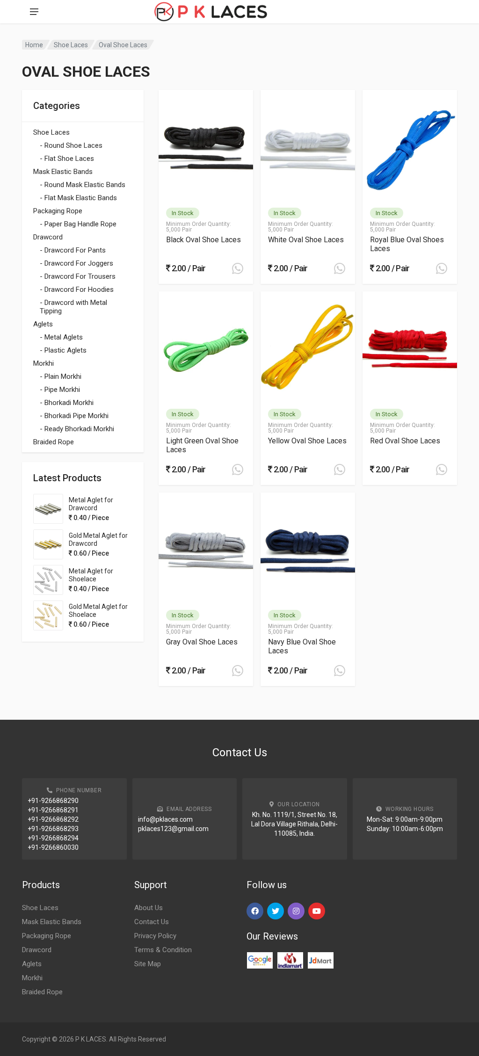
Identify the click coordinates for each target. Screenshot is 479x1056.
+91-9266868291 (53, 810)
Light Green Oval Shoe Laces (202, 445)
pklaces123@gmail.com (173, 828)
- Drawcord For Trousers (78, 276)
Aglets (43, 324)
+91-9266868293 (53, 828)
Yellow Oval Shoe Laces (307, 440)
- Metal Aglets (61, 337)
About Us (148, 908)
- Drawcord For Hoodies (77, 289)
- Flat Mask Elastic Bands (78, 198)
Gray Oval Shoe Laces (202, 641)
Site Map (147, 964)
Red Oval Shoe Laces (405, 440)
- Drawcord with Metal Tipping (73, 306)
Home (34, 45)
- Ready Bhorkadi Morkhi (77, 429)
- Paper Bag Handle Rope (78, 224)
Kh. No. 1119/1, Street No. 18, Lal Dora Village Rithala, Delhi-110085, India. (294, 824)
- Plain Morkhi (60, 376)
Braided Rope (53, 442)
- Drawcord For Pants (73, 250)
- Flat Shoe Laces (67, 158)
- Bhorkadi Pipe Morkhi (74, 416)
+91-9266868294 (53, 838)
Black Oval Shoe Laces (203, 239)
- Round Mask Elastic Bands (82, 185)
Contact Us (151, 922)
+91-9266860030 (53, 847)
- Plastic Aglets (63, 350)
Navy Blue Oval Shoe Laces (302, 646)
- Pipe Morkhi (60, 389)
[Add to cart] (237, 268)
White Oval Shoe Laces (306, 239)
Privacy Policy (155, 936)
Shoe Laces (71, 45)
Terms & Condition (163, 950)
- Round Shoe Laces (71, 145)
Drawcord (48, 237)
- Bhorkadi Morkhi (67, 402)
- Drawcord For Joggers (76, 263)
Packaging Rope (57, 211)
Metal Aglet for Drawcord (91, 504)
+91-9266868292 (53, 819)
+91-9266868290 (53, 800)
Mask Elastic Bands (63, 171)
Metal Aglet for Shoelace (91, 575)
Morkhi (43, 363)
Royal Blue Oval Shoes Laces (407, 244)
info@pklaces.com (165, 819)
